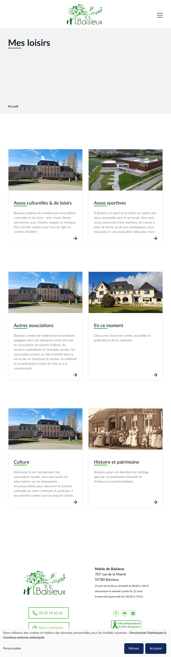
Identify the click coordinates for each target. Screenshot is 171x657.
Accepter (156, 648)
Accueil (13, 106)
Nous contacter (51, 628)
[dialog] (85, 642)
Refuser (134, 648)
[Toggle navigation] (159, 14)
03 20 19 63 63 (51, 613)
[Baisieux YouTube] (124, 613)
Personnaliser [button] (12, 648)
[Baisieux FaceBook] (116, 613)
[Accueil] (84, 14)
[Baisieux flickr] (133, 613)
